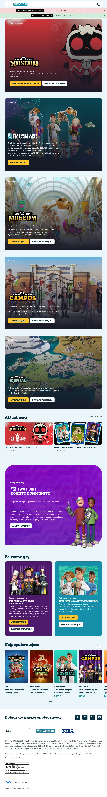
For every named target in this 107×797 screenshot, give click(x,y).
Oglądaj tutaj (18, 162)
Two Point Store (20, 4)
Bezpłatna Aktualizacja (25, 83)
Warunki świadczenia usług (64, 754)
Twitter (85, 717)
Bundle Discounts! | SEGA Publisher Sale (76, 447)
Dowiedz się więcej (42, 241)
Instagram (92, 717)
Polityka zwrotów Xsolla (83, 754)
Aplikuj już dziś (21, 525)
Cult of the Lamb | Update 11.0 (21, 447)
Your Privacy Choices (19, 782)
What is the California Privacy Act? (17, 788)
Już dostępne (18, 241)
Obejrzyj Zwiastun (54, 83)
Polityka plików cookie (44, 754)
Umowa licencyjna (11, 754)
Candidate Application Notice (14, 758)
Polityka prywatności (27, 754)
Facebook (77, 717)
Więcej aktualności (95, 416)
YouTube (99, 717)
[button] (50, 701)
